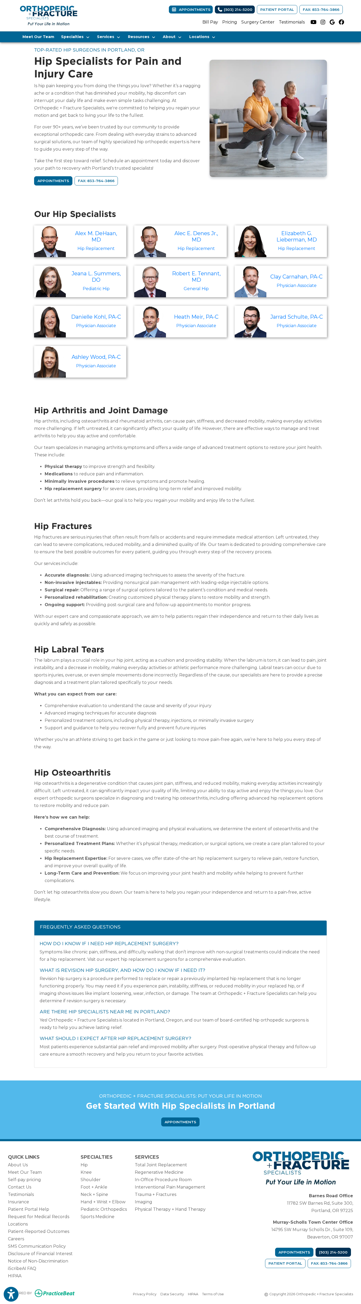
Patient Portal (277, 9)
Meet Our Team (38, 36)
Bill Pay (210, 22)
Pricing (229, 22)
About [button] (170, 36)
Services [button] (106, 36)
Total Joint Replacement (161, 1164)
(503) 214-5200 (237, 9)
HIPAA (14, 1275)
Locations (18, 1224)
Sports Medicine (97, 1216)
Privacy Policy (144, 1294)
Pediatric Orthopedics (104, 1209)
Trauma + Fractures (155, 1194)
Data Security (172, 1294)
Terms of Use (213, 1294)
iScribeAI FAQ (22, 1268)
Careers (16, 1238)
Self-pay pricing (24, 1179)
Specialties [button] (73, 36)
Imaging (143, 1201)
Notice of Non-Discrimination (38, 1261)
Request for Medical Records (38, 1216)
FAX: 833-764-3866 (321, 9)
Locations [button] (200, 36)
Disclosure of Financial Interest (40, 1253)
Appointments (294, 1252)
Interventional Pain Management (170, 1187)
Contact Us (19, 1187)
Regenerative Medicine (159, 1172)
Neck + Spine (94, 1194)
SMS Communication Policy (37, 1246)
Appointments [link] (193, 9)
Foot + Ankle (94, 1187)
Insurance (18, 1201)
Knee (86, 1172)
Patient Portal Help (28, 1209)
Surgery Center (258, 22)
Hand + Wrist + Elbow (103, 1201)
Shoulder (91, 1179)
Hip (84, 1164)
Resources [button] (139, 36)
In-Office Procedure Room (163, 1179)
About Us (18, 1164)
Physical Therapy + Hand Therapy (170, 1209)
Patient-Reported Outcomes (38, 1231)
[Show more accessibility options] (11, 1294)
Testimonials (292, 22)
